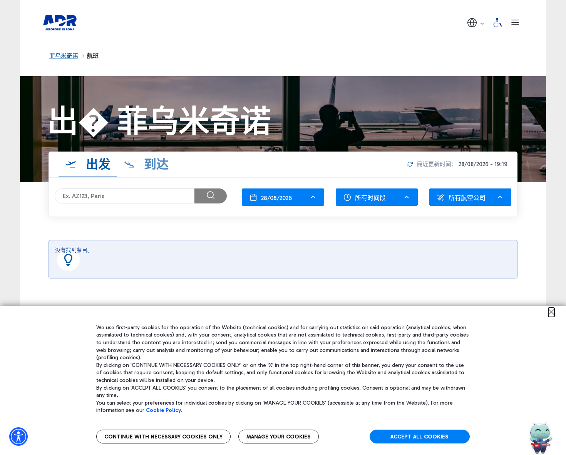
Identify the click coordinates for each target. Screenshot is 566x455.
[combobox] (283, 197)
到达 (155, 164)
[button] (476, 22)
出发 (97, 164)
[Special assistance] (497, 22)
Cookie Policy (163, 410)
